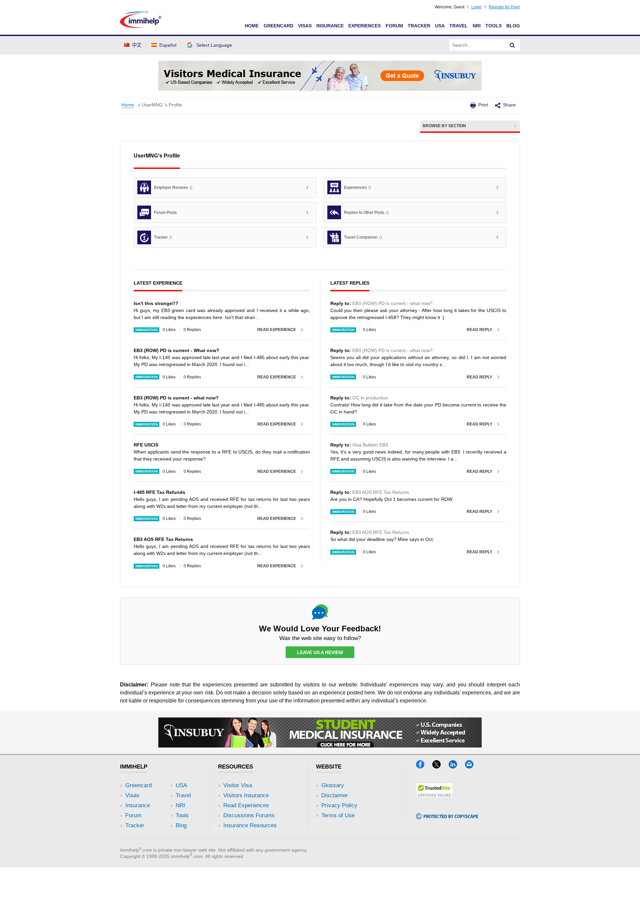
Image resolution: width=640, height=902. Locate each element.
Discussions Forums (249, 815)
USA (440, 25)
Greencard (278, 25)
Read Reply (479, 329)
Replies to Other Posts (366, 212)
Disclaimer (334, 795)
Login (476, 7)
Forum (394, 25)
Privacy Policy (339, 805)
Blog (513, 25)
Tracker (419, 25)
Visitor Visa (237, 785)
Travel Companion (363, 237)
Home (252, 25)
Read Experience (276, 329)
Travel (458, 25)
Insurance (330, 25)
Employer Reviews (173, 187)
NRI (477, 25)
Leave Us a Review (320, 652)
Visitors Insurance (246, 795)
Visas (305, 25)
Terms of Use (338, 815)
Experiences (364, 25)
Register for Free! (504, 7)
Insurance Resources (250, 825)
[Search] (512, 45)
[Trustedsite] (434, 796)
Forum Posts (165, 212)
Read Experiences (246, 805)
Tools (493, 25)
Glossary (332, 785)
